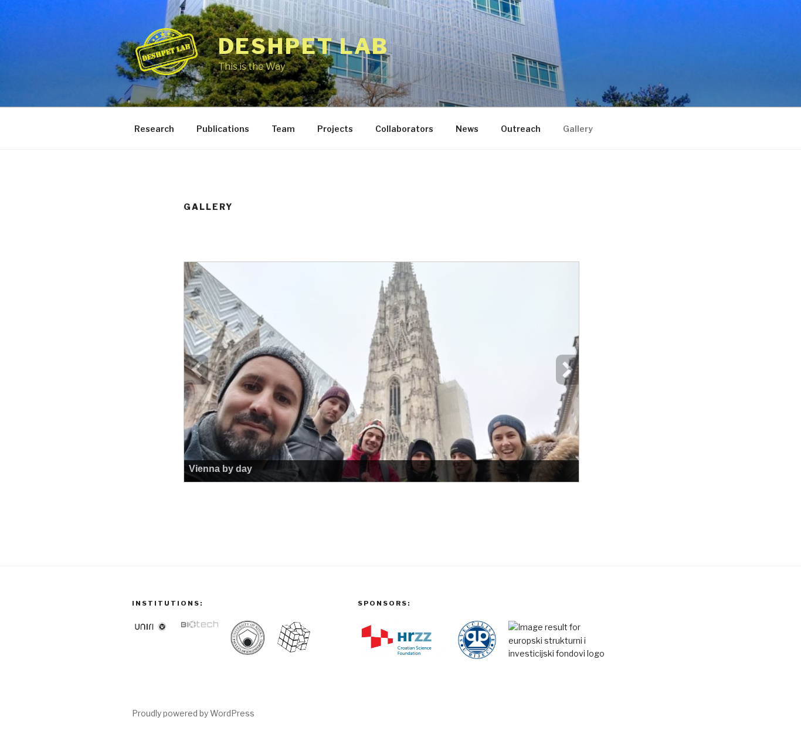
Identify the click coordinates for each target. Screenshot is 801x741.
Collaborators (404, 129)
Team (283, 129)
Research (154, 129)
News (467, 129)
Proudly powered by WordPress (193, 713)
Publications (222, 129)
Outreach (521, 129)
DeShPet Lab (303, 46)
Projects (335, 129)
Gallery (578, 129)
